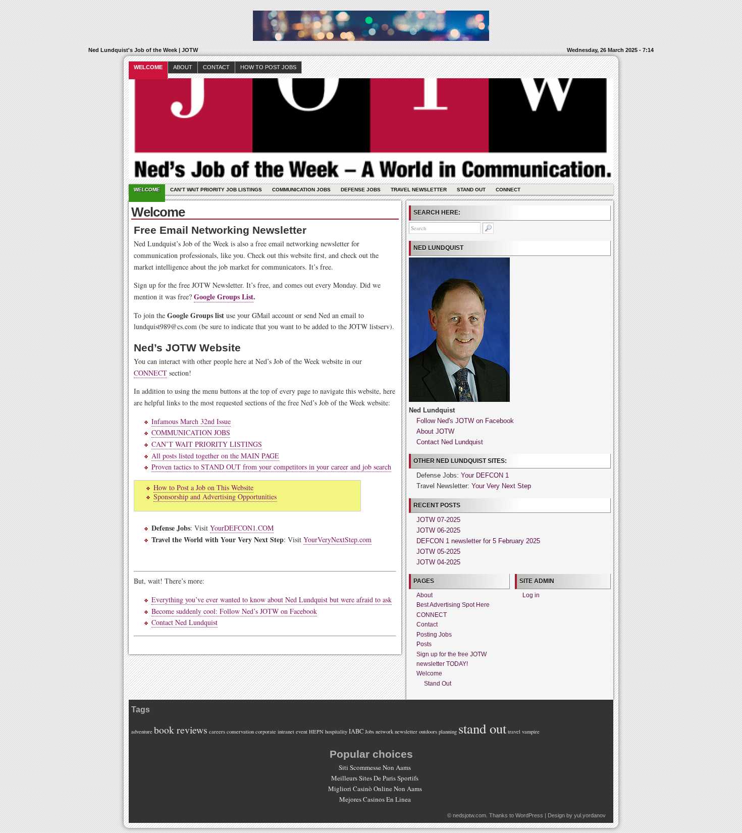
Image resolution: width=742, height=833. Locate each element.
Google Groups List (223, 296)
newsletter (406, 731)
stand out (482, 728)
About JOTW (435, 431)
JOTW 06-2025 (438, 530)
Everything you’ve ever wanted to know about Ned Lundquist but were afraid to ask (271, 599)
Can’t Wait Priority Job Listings (216, 189)
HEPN (316, 731)
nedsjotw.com (469, 815)
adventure (141, 731)
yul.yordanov (590, 815)
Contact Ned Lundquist (184, 622)
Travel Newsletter (419, 189)
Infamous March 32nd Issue (191, 421)
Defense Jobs (361, 189)
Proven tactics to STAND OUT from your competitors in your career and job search (271, 467)
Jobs (369, 731)
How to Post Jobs (268, 67)
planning (448, 731)
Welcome (148, 67)
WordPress (529, 815)
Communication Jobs (301, 189)
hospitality (336, 731)
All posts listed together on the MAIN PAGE (215, 455)
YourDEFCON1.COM (242, 528)
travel (514, 731)
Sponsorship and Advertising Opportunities (215, 496)
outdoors (428, 731)
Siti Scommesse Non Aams (375, 767)
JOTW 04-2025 (438, 562)
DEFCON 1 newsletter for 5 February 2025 (478, 541)
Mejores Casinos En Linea (375, 799)
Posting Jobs (434, 634)
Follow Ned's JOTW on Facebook (465, 421)
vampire (531, 731)
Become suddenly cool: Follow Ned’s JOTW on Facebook (234, 611)
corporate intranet (274, 731)
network (384, 731)
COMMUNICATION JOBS (190, 432)
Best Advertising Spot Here (453, 604)
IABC (356, 731)
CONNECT (508, 189)
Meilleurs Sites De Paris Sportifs (374, 778)
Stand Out (471, 189)
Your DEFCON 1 (485, 475)
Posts (424, 644)
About (182, 67)
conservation (240, 731)
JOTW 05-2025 (438, 551)
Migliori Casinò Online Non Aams (375, 788)
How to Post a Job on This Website (203, 487)
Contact (216, 67)
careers (217, 731)
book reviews (180, 730)
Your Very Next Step (501, 486)
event (301, 731)
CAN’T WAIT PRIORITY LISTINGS (206, 444)
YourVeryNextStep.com (337, 539)
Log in (531, 595)
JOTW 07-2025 (438, 520)
